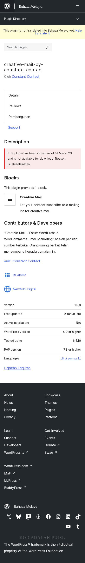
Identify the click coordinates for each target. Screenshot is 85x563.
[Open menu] (78, 6)
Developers (12, 445)
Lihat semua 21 (71, 358)
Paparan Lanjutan (17, 368)
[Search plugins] (48, 47)
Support (14, 127)
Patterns (51, 417)
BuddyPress (15, 488)
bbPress (12, 480)
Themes (51, 402)
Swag (51, 452)
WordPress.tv (16, 452)
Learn (8, 431)
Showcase (52, 395)
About (8, 395)
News (8, 402)
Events (50, 438)
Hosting (10, 410)
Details (13, 95)
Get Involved (54, 431)
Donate (52, 445)
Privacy (9, 417)
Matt (10, 473)
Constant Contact (25, 76)
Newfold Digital (24, 289)
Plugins (50, 410)
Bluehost (19, 275)
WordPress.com (18, 466)
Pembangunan (19, 117)
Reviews (14, 106)
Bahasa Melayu (25, 506)
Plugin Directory (15, 18)
